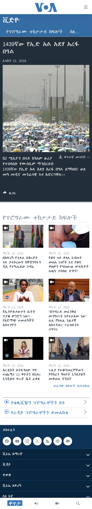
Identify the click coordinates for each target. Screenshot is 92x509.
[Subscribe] (67, 441)
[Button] (9, 194)
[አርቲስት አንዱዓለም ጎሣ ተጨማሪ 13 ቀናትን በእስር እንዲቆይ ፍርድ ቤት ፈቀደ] (23, 348)
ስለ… (74, 31)
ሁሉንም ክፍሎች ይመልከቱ (71, 386)
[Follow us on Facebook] (7, 441)
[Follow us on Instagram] (27, 441)
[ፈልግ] (78, 503)
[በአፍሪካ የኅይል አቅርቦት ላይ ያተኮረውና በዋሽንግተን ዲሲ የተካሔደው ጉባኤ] (23, 236)
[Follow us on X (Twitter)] (37, 441)
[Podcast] (57, 441)
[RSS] (47, 441)
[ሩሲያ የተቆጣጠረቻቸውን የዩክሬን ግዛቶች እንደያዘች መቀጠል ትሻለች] (69, 348)
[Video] (57, 503)
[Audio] (36, 503)
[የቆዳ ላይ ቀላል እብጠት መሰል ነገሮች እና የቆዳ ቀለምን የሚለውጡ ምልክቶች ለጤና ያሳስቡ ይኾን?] (69, 236)
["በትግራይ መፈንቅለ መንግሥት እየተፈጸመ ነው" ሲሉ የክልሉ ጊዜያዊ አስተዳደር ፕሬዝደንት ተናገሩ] (69, 290)
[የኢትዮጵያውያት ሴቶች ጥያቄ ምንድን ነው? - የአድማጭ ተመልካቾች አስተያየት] (23, 290)
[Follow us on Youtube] (17, 441)
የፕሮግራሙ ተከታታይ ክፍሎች (34, 31)
